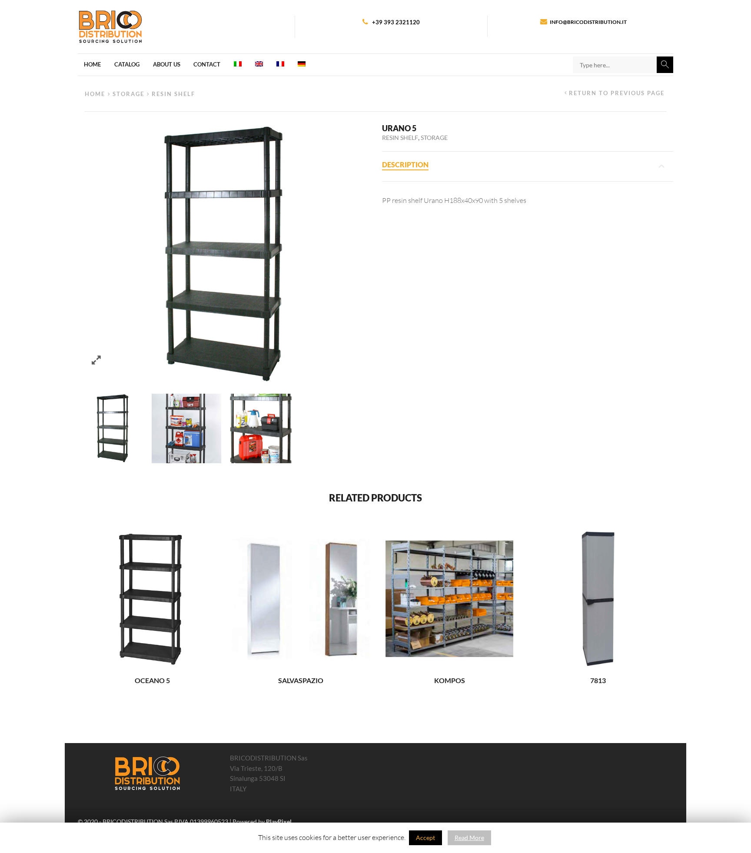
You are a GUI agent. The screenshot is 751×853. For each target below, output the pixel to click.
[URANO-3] (186, 428)
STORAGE (128, 94)
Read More (469, 837)
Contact (206, 64)
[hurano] (112, 428)
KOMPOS (449, 680)
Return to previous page (617, 93)
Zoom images (96, 360)
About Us (166, 64)
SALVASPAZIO (300, 680)
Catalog (127, 64)
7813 (598, 680)
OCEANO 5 (152, 680)
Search (665, 64)
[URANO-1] (260, 428)
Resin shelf (173, 94)
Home (92, 64)
